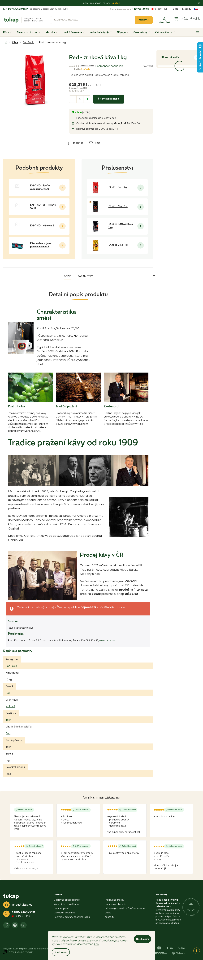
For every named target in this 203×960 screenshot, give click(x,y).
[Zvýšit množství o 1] (88, 99)
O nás (175, 9)
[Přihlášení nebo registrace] (164, 20)
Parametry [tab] (85, 276)
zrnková (10, 706)
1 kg (8, 693)
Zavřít (87, 137)
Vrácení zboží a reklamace (67, 904)
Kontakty (186, 9)
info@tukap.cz (22, 904)
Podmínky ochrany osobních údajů (72, 916)
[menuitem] (7, 32)
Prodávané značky (114, 899)
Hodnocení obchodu (115, 904)
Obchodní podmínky (64, 912)
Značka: (82, 69)
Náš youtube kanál (23, 925)
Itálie (8, 719)
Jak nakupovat (61, 908)
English (116, 3)
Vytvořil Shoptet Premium (21, 952)
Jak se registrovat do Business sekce (125, 908)
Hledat (144, 20)
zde (96, 944)
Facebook (6, 925)
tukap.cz (15, 925)
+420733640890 (140, 9)
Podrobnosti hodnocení (109, 66)
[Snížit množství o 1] (72, 99)
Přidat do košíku (110, 99)
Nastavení (61, 952)
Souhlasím (142, 939)
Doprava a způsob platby (67, 899)
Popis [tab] (67, 276)
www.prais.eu (107, 640)
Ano (8, 733)
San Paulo (11, 665)
